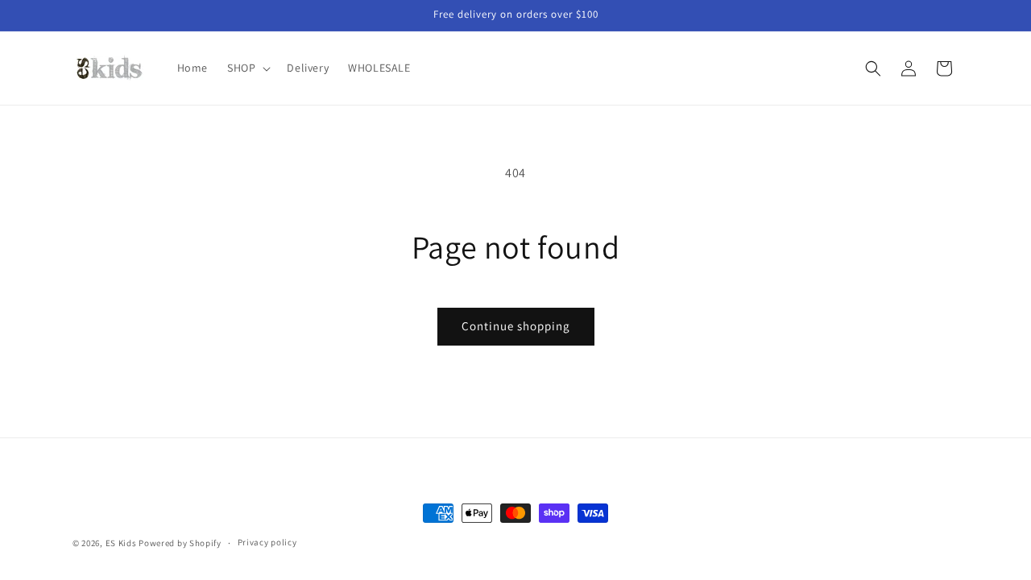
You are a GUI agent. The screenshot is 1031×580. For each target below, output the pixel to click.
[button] (247, 68)
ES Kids (121, 543)
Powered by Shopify (180, 543)
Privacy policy (267, 542)
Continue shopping (516, 326)
